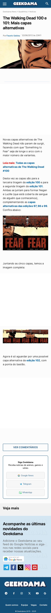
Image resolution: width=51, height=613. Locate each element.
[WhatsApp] (25, 75)
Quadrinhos (22, 12)
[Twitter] (29, 593)
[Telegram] (31, 75)
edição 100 (33, 182)
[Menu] (5, 4)
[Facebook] (14, 593)
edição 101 (36, 186)
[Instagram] (21, 593)
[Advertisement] (25, 109)
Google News (27, 475)
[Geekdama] (25, 4)
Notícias (32, 12)
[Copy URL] (38, 75)
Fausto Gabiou (13, 35)
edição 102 (33, 360)
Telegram (27, 484)
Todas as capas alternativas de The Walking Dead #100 (23, 166)
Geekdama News (9, 12)
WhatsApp (27, 492)
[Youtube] (37, 593)
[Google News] (45, 593)
